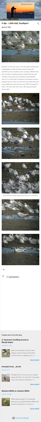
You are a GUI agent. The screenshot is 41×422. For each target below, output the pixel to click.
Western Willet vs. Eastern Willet (15, 391)
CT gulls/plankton (13, 277)
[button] (38, 23)
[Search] (38, 4)
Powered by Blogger (22, 418)
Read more (34, 360)
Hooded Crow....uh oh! (11, 367)
